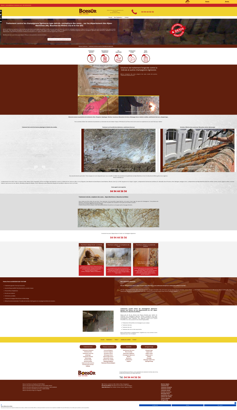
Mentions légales (165, 384)
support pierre (149, 355)
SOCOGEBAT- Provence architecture (203, 289)
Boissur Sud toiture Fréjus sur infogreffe (32, 390)
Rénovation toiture (108, 358)
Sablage (149, 356)
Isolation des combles (108, 359)
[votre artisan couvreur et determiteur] (227, 1)
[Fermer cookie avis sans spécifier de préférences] (235, 403)
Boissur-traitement (83, 46)
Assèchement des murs (166, 395)
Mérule (128, 356)
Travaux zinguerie (165, 398)
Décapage (149, 358)
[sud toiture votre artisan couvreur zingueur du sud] (187, 1)
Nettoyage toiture (108, 355)
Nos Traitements (118, 17)
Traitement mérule (165, 390)
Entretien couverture (166, 392)
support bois (149, 351)
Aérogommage (149, 350)
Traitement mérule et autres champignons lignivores (101, 46)
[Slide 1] (98, 94)
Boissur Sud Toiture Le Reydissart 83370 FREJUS (34, 384)
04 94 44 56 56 (147, 12)
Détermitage (88, 358)
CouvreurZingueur (108, 350)
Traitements (109, 339)
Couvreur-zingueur (108, 351)
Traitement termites (88, 356)
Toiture (116, 339)
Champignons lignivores (129, 355)
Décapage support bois (149, 359)
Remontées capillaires (128, 353)
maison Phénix (188, 289)
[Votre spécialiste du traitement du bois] (207, 1)
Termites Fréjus (88, 359)
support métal (149, 353)
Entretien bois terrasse (88, 364)
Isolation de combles (126, 339)
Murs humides (128, 351)
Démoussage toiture (108, 356)
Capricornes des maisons (88, 363)
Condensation (128, 359)
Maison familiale (180, 289)
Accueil (110, 17)
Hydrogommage (149, 361)
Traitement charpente (88, 350)
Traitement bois (88, 351)
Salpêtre (129, 361)
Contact (126, 17)
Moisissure (128, 358)
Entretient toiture (108, 353)
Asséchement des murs (128, 350)
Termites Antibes (88, 361)
